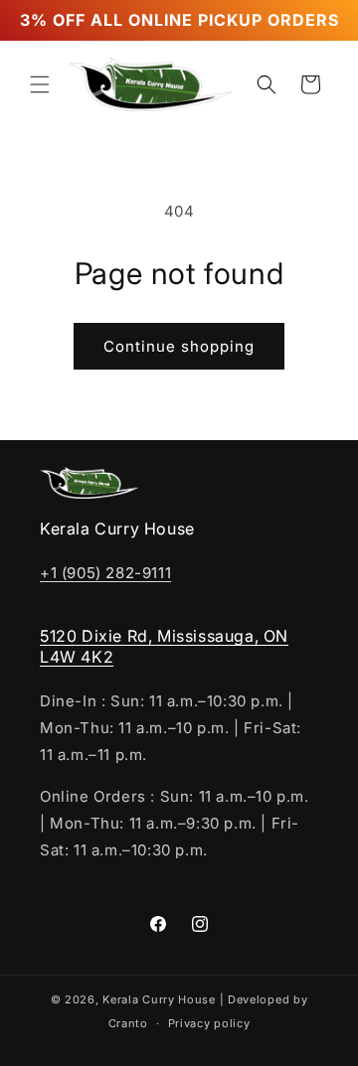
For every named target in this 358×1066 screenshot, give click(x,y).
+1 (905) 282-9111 (105, 572)
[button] (40, 84)
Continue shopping (179, 346)
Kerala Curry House (159, 999)
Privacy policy (209, 1023)
